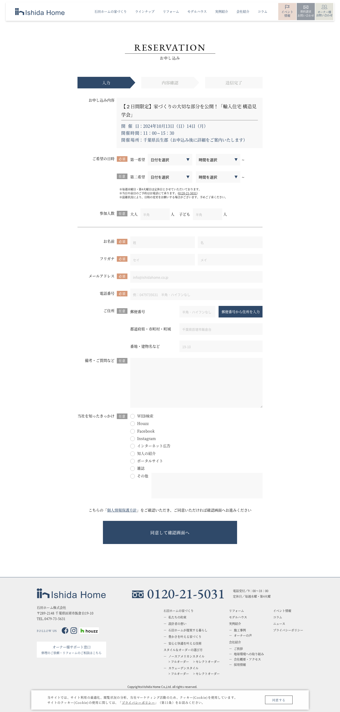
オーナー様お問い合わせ (324, 13)
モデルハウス (238, 617)
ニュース (279, 624)
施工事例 (240, 630)
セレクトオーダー (208, 661)
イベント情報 (287, 13)
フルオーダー (180, 661)
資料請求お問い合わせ (305, 13)
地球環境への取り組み (249, 654)
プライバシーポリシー (138, 702)
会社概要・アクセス (247, 659)
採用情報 (240, 664)
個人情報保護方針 (122, 510)
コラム (277, 617)
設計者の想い (177, 624)
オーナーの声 (243, 635)
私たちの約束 (177, 617)
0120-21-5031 (188, 193)
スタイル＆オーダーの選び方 (183, 650)
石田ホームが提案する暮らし (187, 630)
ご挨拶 (238, 649)
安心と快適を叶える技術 (184, 643)
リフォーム (236, 611)
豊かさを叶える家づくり (184, 636)
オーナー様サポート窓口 (71, 649)
